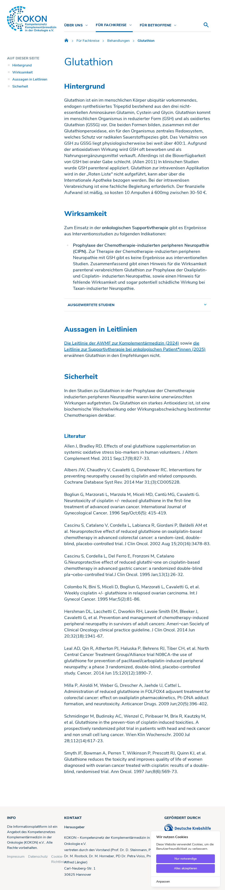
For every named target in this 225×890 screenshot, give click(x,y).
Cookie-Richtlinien (59, 859)
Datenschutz (38, 856)
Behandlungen (118, 40)
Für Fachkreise (87, 40)
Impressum (16, 856)
